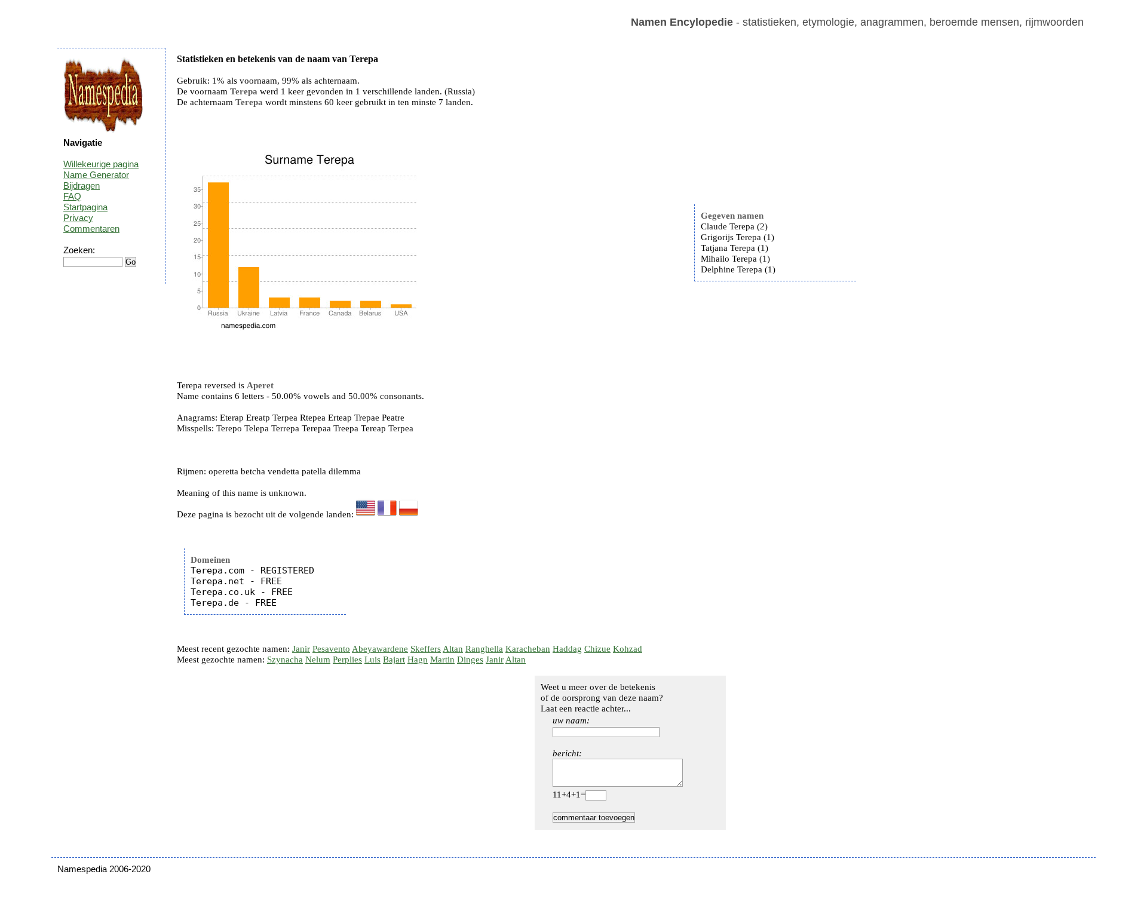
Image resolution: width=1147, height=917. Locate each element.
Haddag (567, 649)
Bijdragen (81, 185)
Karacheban (527, 649)
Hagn (417, 659)
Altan (453, 649)
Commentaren (91, 228)
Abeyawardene (380, 649)
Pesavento (331, 649)
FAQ (72, 196)
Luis (372, 659)
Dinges (470, 659)
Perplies (347, 659)
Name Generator (96, 175)
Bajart (394, 659)
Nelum (317, 659)
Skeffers (425, 649)
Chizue (597, 649)
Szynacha (285, 659)
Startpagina (85, 207)
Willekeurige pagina (101, 164)
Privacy (78, 218)
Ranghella (484, 649)
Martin (442, 659)
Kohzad (627, 649)
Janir (301, 649)
